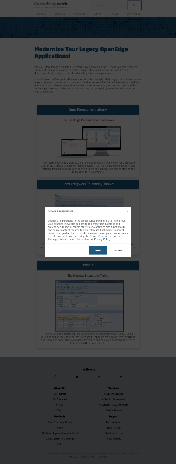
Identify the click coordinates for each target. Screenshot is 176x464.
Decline (118, 250)
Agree (98, 250)
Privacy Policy (102, 239)
